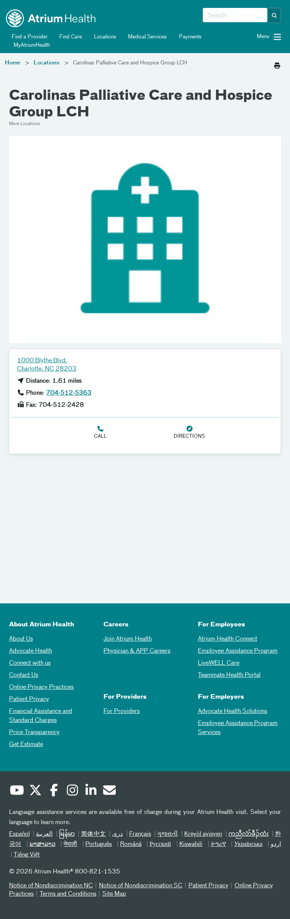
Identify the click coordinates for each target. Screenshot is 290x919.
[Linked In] (90, 791)
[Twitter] (35, 791)
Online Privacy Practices (41, 687)
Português (98, 844)
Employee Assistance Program (238, 651)
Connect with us (30, 663)
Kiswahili (190, 844)
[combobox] (235, 15)
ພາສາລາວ (42, 844)
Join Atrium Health (127, 639)
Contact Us (23, 675)
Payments (189, 37)
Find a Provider (29, 37)
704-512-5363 (68, 393)
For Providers (121, 711)
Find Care (70, 37)
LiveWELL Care (218, 663)
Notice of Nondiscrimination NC (51, 886)
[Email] (109, 791)
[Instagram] (72, 791)
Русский (160, 844)
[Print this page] (277, 63)
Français (140, 834)
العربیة (44, 834)
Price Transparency (34, 733)
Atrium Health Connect (227, 639)
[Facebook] (53, 791)
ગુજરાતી (167, 834)
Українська (248, 844)
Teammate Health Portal (229, 675)
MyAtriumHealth (31, 45)
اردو (276, 844)
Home (12, 63)
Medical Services (146, 37)
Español (19, 834)
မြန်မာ (67, 834)
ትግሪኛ (218, 844)
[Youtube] (16, 791)
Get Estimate (26, 745)
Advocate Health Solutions (232, 711)
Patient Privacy (29, 699)
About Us (21, 639)
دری (117, 834)
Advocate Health (30, 651)
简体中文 (93, 834)
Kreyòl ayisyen (203, 834)
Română (131, 844)
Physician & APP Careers (136, 651)
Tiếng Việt (27, 855)
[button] (274, 15)
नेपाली (70, 844)
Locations (104, 37)
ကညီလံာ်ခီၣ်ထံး (248, 834)
